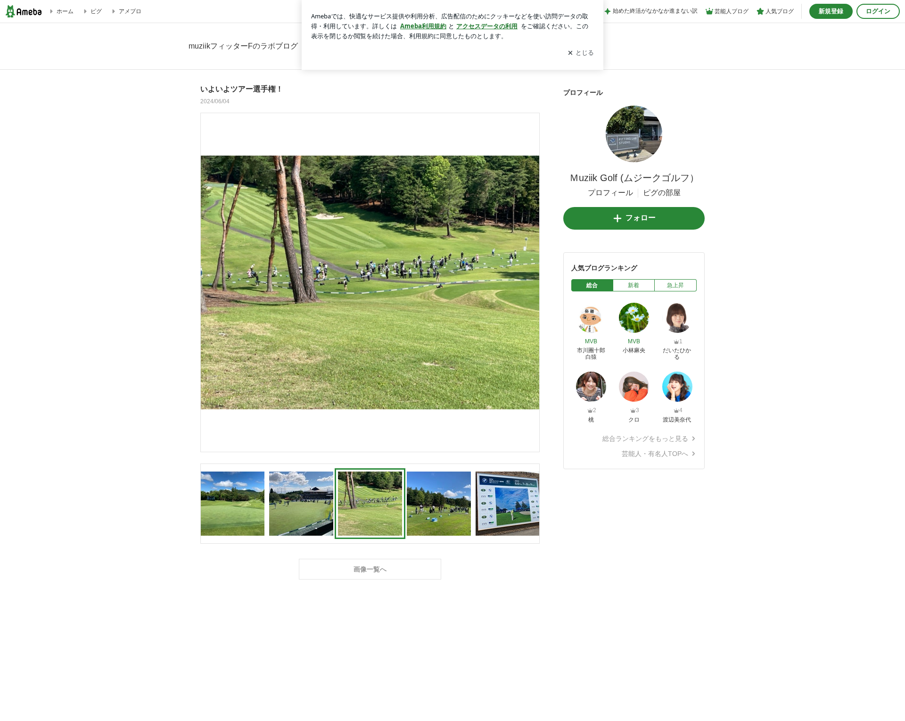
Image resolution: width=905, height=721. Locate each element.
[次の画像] (530, 282)
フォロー (640, 218)
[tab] (592, 285)
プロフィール (610, 193)
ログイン (878, 11)
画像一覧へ (370, 569)
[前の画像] (210, 282)
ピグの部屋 (662, 193)
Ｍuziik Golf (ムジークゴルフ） (634, 178)
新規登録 (831, 11)
